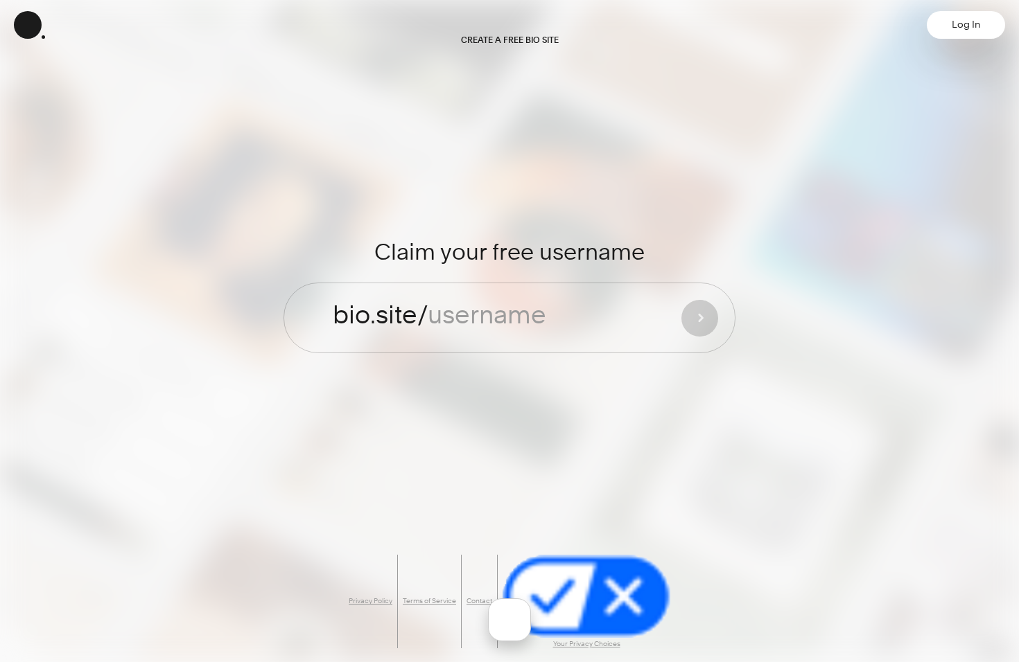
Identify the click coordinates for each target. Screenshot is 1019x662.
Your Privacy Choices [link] (586, 644)
